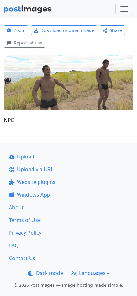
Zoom (19, 30)
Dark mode (49, 273)
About (16, 207)
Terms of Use (25, 220)
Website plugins (36, 181)
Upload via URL (35, 169)
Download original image (67, 30)
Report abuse (28, 43)
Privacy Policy (25, 232)
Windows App (33, 194)
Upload (25, 156)
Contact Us (22, 258)
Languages (92, 273)
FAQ (14, 245)
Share (116, 30)
